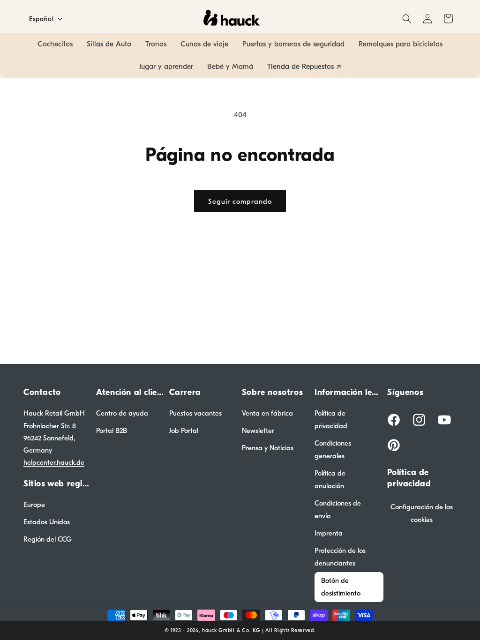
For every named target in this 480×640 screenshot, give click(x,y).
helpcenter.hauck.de (53, 462)
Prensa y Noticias (267, 448)
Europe (34, 504)
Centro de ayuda (122, 413)
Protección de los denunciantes (340, 556)
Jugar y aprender (166, 66)
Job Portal (183, 430)
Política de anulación (330, 479)
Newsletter (258, 430)
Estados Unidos (46, 522)
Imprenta (329, 533)
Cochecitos (55, 44)
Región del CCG (47, 539)
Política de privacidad (331, 419)
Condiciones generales (333, 449)
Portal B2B (111, 430)
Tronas (155, 44)
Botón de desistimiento (340, 586)
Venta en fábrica (267, 413)
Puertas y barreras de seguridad (293, 44)
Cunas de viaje (204, 44)
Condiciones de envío (338, 509)
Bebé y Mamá (230, 66)
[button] (407, 18)
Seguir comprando (240, 201)
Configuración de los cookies (421, 513)
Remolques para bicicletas (400, 44)
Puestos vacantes (195, 413)
